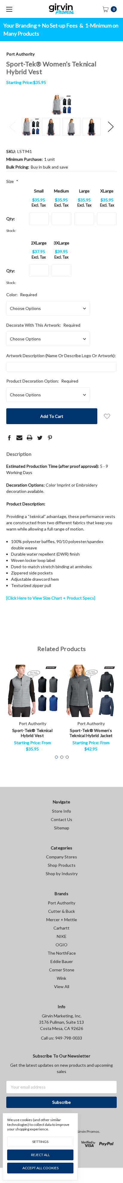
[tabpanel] (32, 710)
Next (111, 127)
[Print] (30, 438)
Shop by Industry (62, 873)
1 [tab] (56, 757)
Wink (61, 978)
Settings (40, 1141)
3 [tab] (67, 757)
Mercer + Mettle (61, 919)
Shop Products (62, 865)
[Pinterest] (50, 438)
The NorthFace (61, 953)
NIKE (62, 936)
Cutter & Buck (61, 911)
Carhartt (61, 927)
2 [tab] (61, 757)
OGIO (61, 944)
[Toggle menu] (9, 9)
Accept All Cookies (40, 1168)
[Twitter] (40, 438)
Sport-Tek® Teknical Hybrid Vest (32, 733)
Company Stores (61, 856)
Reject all (40, 1155)
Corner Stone (61, 969)
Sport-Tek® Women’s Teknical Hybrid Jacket (91, 733)
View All (61, 986)
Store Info (61, 811)
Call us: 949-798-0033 (61, 1037)
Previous (12, 127)
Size (12, 181)
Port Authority (61, 902)
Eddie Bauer (61, 961)
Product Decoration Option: (42, 380)
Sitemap (61, 827)
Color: (21, 294)
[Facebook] (9, 438)
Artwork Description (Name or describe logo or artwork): (61, 355)
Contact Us (61, 819)
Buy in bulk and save (49, 166)
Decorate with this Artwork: (43, 325)
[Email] (19, 438)
